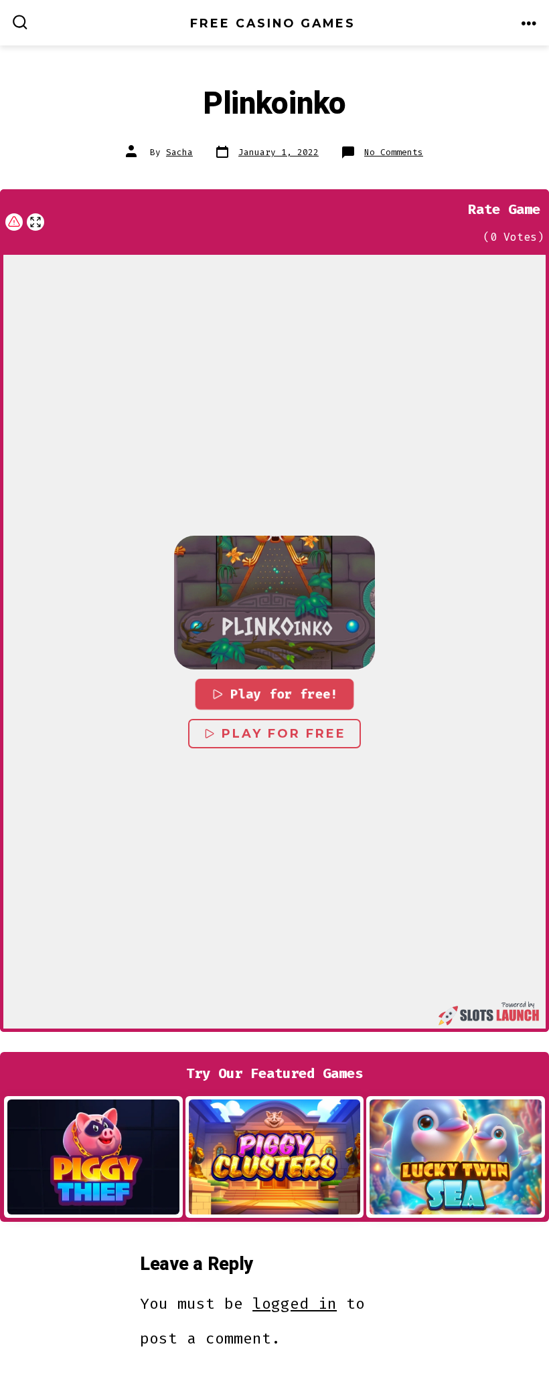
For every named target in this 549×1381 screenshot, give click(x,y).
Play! (93, 1156)
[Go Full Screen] (35, 222)
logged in (294, 1303)
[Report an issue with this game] (14, 222)
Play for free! (284, 693)
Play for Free (284, 733)
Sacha (179, 152)
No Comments (393, 152)
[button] (274, 602)
